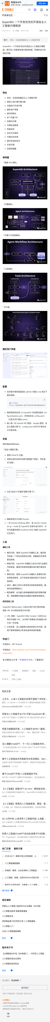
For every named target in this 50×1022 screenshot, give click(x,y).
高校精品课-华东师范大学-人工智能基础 (18, 921)
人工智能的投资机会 (10, 963)
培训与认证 (28, 993)
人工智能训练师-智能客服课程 (14, 911)
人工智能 (15, 671)
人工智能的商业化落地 (11, 958)
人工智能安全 (7, 916)
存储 (13, 675)
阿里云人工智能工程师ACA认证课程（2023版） (22, 906)
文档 (4, 993)
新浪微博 (15, 980)
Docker (42, 671)
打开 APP (42, 3)
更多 (4, 938)
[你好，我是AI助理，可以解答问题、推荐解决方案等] (35, 9)
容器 (34, 671)
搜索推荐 (25, 671)
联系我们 (25, 987)
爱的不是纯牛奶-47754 (10, 751)
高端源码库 (6, 766)
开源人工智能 (16, 679)
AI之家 (4, 796)
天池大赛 (19, 993)
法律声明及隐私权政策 (11, 1003)
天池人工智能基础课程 (11, 931)
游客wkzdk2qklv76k (9, 826)
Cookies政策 (24, 1003)
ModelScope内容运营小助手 (12, 706)
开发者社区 (11, 993)
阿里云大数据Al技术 (9, 721)
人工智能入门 (7, 926)
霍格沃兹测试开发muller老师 (12, 781)
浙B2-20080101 (28, 1009)
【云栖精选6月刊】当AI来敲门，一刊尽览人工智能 (23, 953)
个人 (46, 15)
